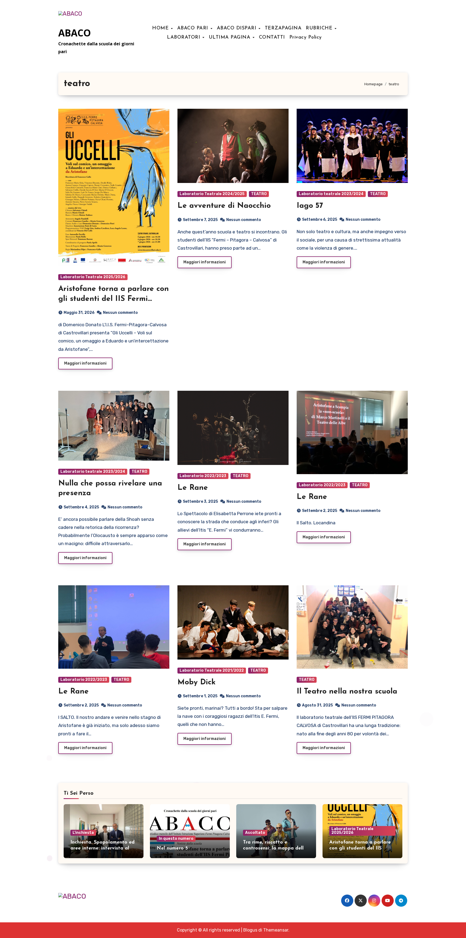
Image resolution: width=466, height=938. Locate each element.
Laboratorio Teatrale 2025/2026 (92, 277)
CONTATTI (272, 37)
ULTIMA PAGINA (230, 37)
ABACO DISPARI (237, 28)
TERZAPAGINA (283, 28)
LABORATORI (184, 37)
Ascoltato (255, 832)
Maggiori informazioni (85, 363)
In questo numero (176, 838)
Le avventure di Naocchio (224, 206)
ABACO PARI (193, 28)
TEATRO (259, 194)
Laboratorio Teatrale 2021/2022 (212, 670)
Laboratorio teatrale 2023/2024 (331, 194)
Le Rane (192, 488)
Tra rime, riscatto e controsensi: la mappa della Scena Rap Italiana (275, 848)
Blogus (250, 930)
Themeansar (275, 930)
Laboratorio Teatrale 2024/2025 (212, 194)
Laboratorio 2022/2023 (203, 476)
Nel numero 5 (172, 848)
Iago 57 (310, 206)
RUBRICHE (320, 28)
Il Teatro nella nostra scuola (347, 691)
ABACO (74, 32)
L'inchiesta (83, 832)
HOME (161, 28)
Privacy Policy (305, 37)
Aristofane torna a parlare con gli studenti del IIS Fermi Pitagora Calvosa (113, 298)
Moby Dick (196, 682)
